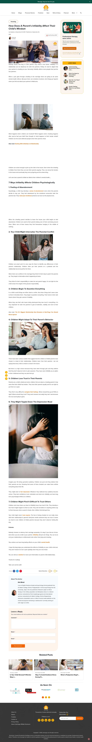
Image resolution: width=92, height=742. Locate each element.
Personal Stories (30, 13)
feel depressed (25, 492)
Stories (13, 714)
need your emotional (25, 196)
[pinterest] (6, 378)
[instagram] (42, 720)
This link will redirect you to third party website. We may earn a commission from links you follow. (72, 53)
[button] (42, 697)
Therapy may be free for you (46, 2)
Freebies (40, 13)
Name (13, 632)
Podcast (66, 13)
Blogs (20, 13)
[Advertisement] (33, 94)
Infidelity (35, 535)
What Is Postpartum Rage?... (70, 675)
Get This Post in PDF (52, 35)
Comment (14, 618)
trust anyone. (26, 515)
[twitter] (6, 375)
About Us (13, 712)
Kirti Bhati (14, 38)
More (73, 13)
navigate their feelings (31, 392)
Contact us (14, 719)
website (20, 555)
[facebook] (6, 372)
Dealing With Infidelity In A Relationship (27, 144)
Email (13, 639)
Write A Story (56, 13)
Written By (14, 37)
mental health (45, 542)
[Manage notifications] (89, 739)
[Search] (80, 13)
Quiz (48, 13)
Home (13, 13)
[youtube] (49, 720)
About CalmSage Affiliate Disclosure (20, 724)
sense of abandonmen (36, 191)
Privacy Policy (15, 722)
